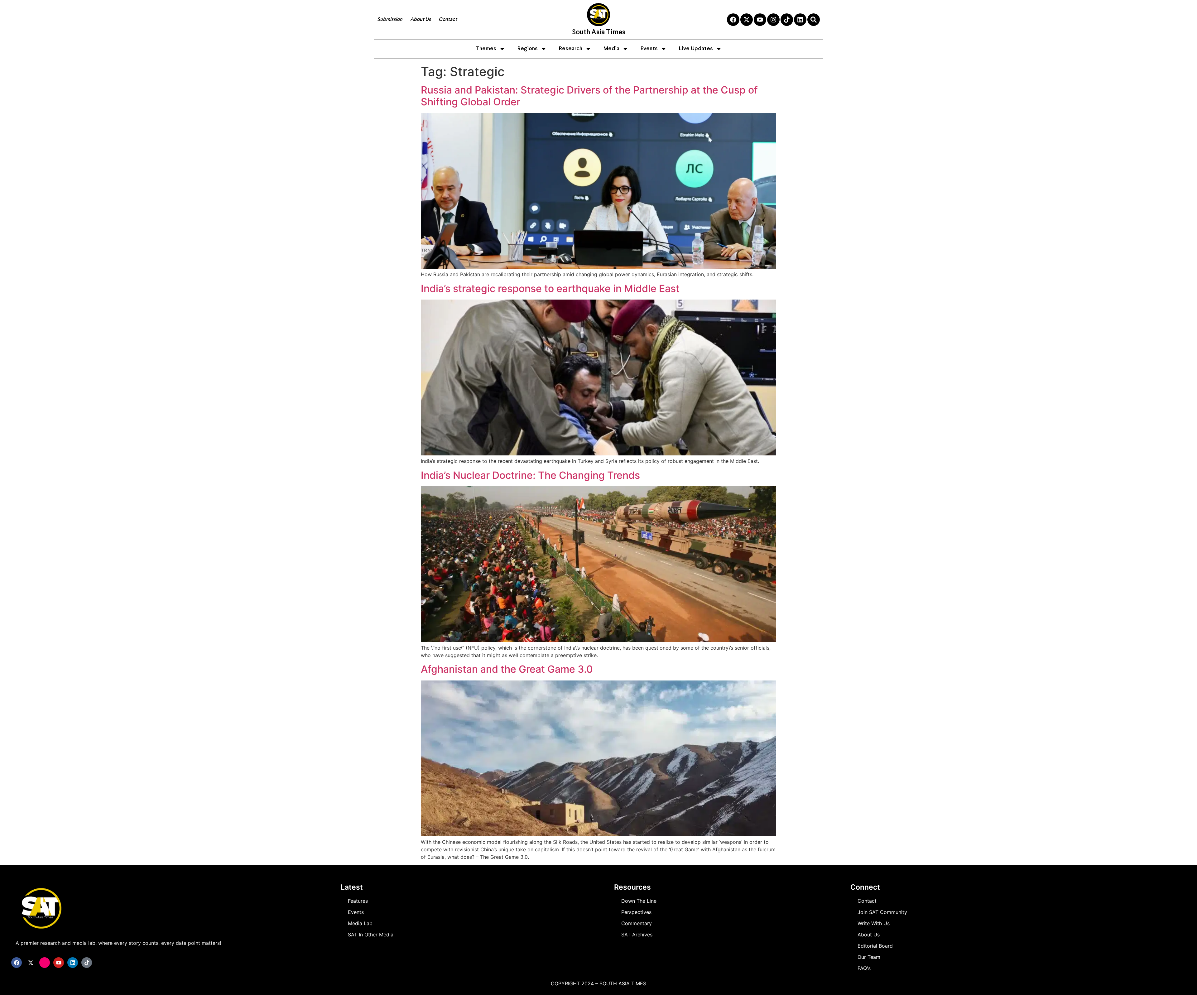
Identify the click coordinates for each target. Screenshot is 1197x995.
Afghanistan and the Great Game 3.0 (507, 669)
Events (649, 48)
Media (611, 48)
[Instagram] (773, 19)
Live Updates (696, 48)
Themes (485, 48)
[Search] (813, 19)
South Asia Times (598, 32)
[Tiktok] (787, 19)
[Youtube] (760, 19)
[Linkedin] (800, 19)
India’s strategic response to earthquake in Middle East (550, 288)
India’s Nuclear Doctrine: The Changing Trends (530, 475)
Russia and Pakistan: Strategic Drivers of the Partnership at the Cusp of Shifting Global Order (589, 96)
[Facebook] (733, 19)
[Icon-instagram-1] (44, 962)
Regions (527, 48)
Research (570, 48)
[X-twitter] (746, 19)
